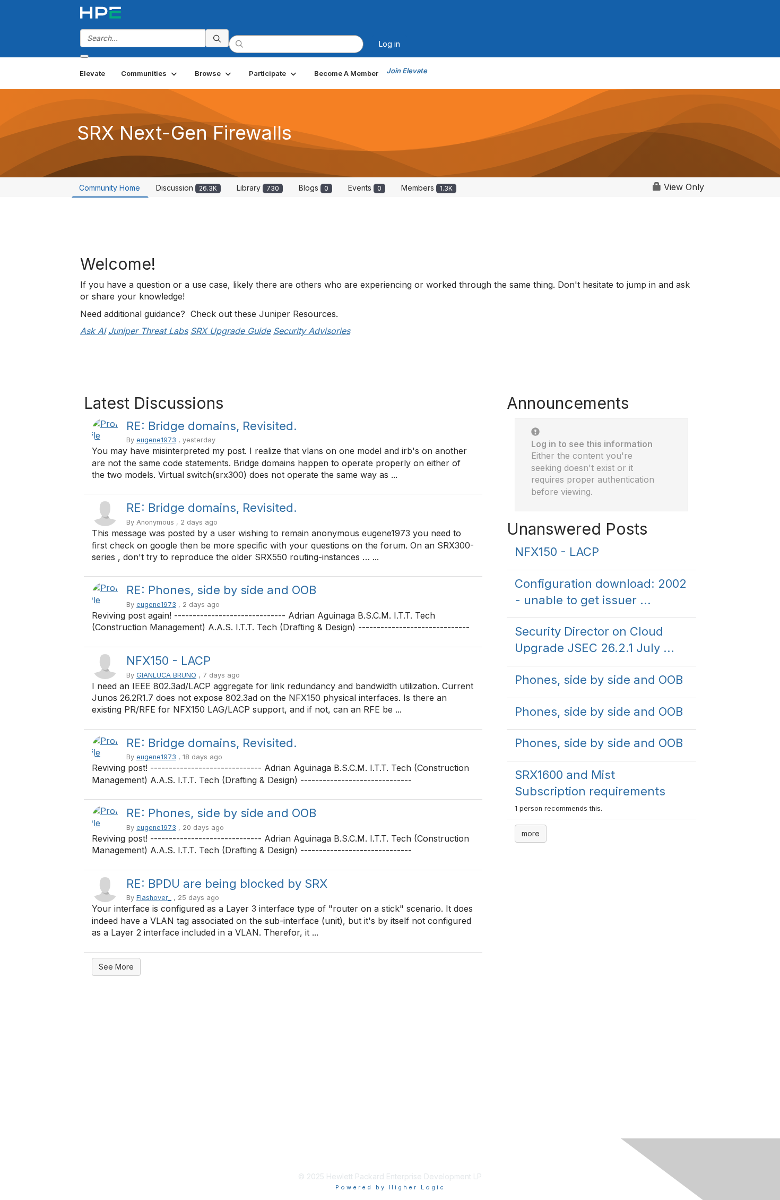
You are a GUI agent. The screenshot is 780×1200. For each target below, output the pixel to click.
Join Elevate (406, 70)
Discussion (186, 187)
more (531, 833)
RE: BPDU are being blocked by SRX (226, 883)
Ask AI (93, 330)
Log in (389, 43)
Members (427, 187)
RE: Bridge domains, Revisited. (211, 426)
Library (258, 187)
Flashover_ (153, 898)
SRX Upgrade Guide (230, 330)
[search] (217, 38)
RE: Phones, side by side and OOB (221, 590)
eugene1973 (156, 440)
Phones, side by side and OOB (599, 680)
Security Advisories (311, 330)
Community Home (109, 187)
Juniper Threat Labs (148, 330)
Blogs (313, 187)
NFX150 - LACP (168, 660)
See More (116, 966)
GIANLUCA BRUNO (166, 675)
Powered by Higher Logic (390, 1187)
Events (365, 187)
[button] (150, 73)
